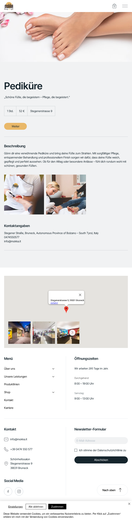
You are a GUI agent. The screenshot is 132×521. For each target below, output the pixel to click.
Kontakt (8, 400)
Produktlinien (12, 384)
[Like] (8, 491)
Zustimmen (57, 506)
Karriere (8, 407)
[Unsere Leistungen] (53, 377)
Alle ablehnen (36, 506)
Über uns (9, 368)
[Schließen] (129, 504)
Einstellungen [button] (15, 506)
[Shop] (53, 392)
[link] (15, 126)
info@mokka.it (18, 439)
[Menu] (125, 6)
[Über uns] (53, 369)
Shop (7, 392)
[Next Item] (72, 333)
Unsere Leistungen (15, 376)
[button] (8, 6)
